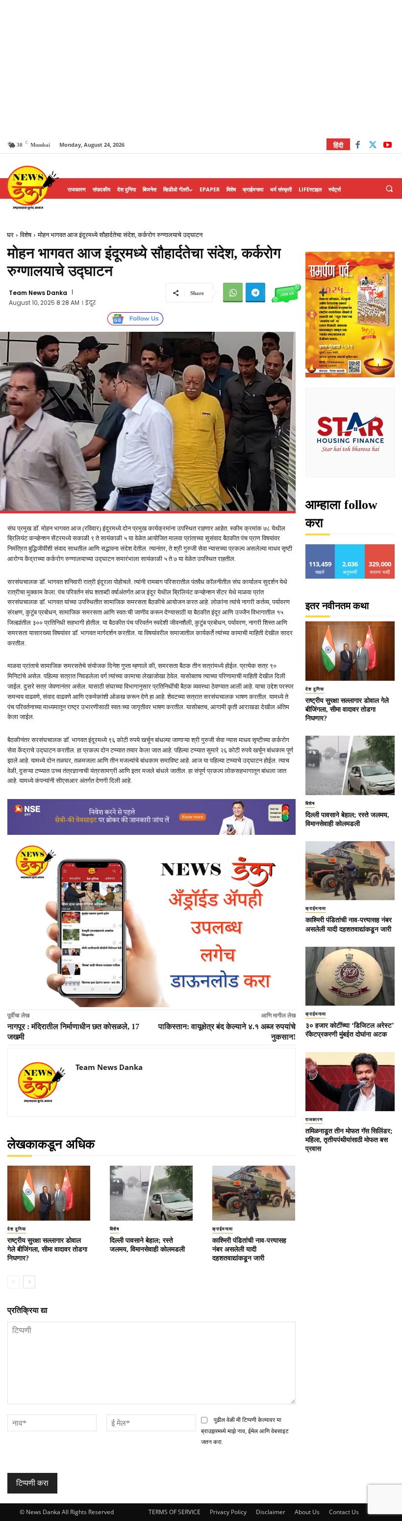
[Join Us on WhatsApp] (286, 292)
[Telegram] (255, 292)
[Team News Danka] (41, 1082)
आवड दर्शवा (320, 548)
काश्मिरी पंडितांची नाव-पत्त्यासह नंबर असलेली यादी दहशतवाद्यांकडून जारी (249, 1249)
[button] (389, 189)
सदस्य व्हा (380, 548)
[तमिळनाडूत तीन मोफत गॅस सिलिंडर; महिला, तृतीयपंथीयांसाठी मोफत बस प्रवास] (350, 1081)
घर (10, 235)
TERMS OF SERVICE (175, 1512)
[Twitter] (372, 146)
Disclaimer (270, 1512)
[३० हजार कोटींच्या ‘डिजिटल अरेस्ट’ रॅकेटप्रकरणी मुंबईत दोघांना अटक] (350, 976)
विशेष (25, 235)
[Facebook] (357, 146)
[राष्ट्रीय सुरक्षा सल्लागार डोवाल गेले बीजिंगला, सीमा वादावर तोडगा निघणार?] (48, 1193)
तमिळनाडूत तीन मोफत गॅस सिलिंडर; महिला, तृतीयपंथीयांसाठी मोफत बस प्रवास (349, 1139)
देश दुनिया (16, 1229)
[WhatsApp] (233, 292)
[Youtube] (387, 146)
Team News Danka (38, 293)
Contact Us (344, 1512)
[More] (323, 292)
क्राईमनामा (222, 1229)
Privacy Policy (228, 1512)
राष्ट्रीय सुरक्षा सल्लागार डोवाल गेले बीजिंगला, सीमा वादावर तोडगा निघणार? (47, 1249)
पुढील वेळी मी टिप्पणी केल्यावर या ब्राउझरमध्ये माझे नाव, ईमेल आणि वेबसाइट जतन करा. (245, 1430)
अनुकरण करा (350, 548)
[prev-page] (13, 1282)
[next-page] (29, 1282)
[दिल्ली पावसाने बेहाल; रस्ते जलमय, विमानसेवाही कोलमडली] (151, 1193)
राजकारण (314, 1119)
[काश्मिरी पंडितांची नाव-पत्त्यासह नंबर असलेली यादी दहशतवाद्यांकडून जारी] (253, 1193)
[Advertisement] (201, 68)
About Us (307, 1512)
